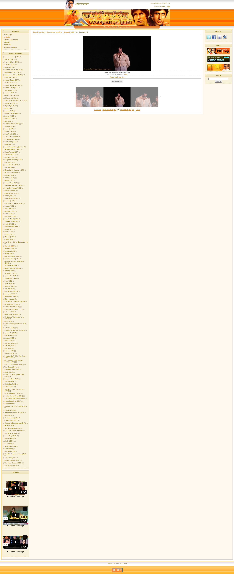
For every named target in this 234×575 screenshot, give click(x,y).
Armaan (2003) (9, 338)
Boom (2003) (8, 340)
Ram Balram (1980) (10, 193)
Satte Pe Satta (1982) (11, 221)
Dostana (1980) (9, 190)
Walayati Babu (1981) (11, 198)
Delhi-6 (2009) (9, 438)
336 (104, 110)
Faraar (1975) (9, 129)
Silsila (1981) (8, 208)
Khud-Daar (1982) (10, 216)
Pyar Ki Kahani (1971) (11, 62)
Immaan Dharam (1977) (12, 149)
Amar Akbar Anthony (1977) (13, 147)
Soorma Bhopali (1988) (12, 259)
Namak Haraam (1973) (12, 85)
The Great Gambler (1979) (13, 185)
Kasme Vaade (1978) (11, 165)
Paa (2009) (8, 443)
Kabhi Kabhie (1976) (11, 136)
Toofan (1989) (9, 271)
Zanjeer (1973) (9, 93)
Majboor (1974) (9, 106)
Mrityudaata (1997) (10, 296)
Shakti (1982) (8, 229)
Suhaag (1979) (9, 175)
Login (129, 27)
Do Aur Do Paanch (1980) (12, 188)
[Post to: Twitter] (208, 37)
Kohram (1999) (9, 312)
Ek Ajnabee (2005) (10, 384)
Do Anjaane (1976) (10, 139)
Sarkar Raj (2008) (10, 436)
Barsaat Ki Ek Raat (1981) (13, 203)
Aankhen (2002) (9, 328)
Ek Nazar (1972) (9, 82)
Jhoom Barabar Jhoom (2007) (14, 413)
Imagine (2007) (9, 425)
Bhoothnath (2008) (10, 433)
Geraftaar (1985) (10, 251)
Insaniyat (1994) (9, 294)
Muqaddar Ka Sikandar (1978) (14, 170)
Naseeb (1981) (9, 206)
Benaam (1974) (9, 103)
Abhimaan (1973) (10, 98)
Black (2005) (8, 372)
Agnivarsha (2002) (10, 333)
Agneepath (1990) (10, 276)
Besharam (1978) (10, 157)
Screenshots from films (54, 32)
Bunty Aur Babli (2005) (11, 379)
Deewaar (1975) (9, 118)
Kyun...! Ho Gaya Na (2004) (13, 364)
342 (121, 110)
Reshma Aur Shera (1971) (13, 70)
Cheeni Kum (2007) (10, 420)
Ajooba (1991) (9, 283)
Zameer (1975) (9, 116)
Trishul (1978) (9, 167)
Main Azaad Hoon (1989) (12, 268)
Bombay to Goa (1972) (12, 72)
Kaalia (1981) (8, 214)
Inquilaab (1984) (9, 248)
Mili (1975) (7, 121)
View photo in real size (117, 77)
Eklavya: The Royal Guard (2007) (15, 406)
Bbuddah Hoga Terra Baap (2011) (15, 454)
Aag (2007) (8, 415)
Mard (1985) (8, 253)
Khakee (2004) (9, 353)
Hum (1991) (8, 281)
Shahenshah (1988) (10, 265)
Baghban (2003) (9, 343)
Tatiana (125, 74)
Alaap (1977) (8, 144)
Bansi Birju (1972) (10, 77)
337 (106, 110)
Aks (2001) (8, 321)
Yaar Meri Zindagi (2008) (12, 428)
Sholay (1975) (9, 126)
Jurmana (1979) (9, 178)
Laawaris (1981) (9, 211)
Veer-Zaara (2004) (10, 367)
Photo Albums (112, 27)
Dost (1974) (8, 108)
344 (127, 110)
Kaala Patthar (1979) (11, 183)
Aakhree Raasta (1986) (12, 256)
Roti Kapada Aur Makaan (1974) (14, 100)
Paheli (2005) (8, 386)
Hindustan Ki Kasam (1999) (13, 309)
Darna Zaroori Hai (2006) (12, 401)
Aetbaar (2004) (9, 346)
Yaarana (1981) (9, 201)
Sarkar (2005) (9, 381)
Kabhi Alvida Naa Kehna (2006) (14, 398)
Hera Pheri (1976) (10, 134)
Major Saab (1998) (10, 299)
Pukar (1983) (8, 232)
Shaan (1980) (8, 196)
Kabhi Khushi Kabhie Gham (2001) (15, 324)
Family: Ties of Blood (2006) (13, 396)
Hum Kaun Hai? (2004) (12, 369)
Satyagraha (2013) (10, 465)
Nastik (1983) (8, 234)
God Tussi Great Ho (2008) (13, 431)
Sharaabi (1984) (9, 246)
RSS (168, 6)
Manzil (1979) (8, 180)
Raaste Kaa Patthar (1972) (13, 75)
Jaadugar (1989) (9, 273)
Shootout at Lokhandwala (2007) (15, 423)
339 (112, 110)
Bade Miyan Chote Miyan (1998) (15, 301)
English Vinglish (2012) (11, 460)
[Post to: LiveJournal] (225, 37)
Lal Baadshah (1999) (11, 304)
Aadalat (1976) (9, 131)
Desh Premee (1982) (11, 226)
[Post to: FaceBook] (214, 37)
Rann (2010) (8, 449)
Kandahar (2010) (10, 451)
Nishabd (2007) (9, 410)
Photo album (41, 32)
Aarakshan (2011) (10, 458)
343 (124, 110)
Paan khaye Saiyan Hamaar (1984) (16, 242)
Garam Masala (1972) (11, 80)
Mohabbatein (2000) (11, 314)
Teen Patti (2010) (10, 446)
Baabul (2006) (9, 403)
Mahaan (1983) (9, 237)
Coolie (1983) (8, 239)
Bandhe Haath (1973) (11, 88)
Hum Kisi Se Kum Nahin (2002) (14, 330)
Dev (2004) (8, 348)
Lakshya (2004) (9, 351)
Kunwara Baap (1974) (11, 113)
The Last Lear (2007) (11, 418)
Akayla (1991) (9, 289)
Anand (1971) (8, 59)
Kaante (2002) (9, 335)
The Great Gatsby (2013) (12, 463)
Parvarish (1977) (10, 154)
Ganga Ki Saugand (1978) (13, 160)
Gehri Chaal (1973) (10, 95)
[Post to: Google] (219, 37)
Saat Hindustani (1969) (12, 57)
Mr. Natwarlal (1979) (11, 172)
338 (109, 110)
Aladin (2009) (8, 441)
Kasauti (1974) (9, 111)
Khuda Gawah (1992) (11, 291)
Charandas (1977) (10, 142)
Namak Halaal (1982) (11, 219)
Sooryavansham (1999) (12, 307)
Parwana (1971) (9, 64)
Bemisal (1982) (9, 224)
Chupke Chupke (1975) (12, 124)
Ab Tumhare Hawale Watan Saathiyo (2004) (13, 361)
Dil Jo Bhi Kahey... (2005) (12, 393)
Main (105, 27)
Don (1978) (8, 162)
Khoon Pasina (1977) (11, 152)
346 (133, 110)
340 (115, 110)
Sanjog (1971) (9, 67)
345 (130, 110)
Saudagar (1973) (10, 90)
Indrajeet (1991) (9, 286)
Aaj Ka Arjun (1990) (10, 278)
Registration (122, 27)
